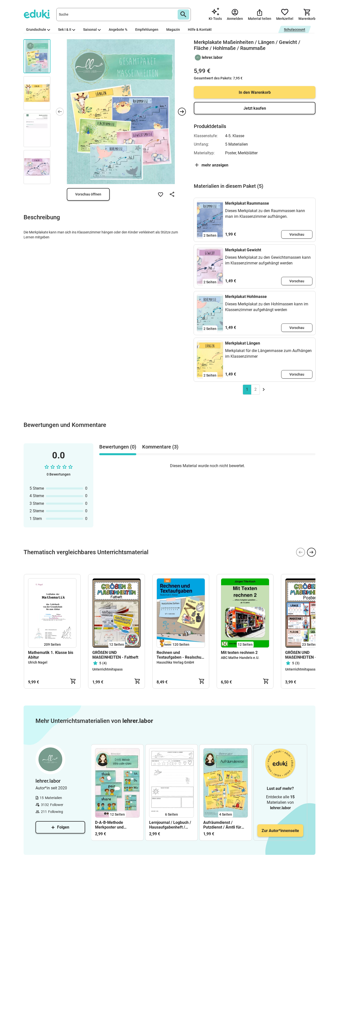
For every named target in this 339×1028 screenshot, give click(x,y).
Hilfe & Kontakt (200, 30)
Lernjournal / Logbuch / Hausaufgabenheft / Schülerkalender (170, 825)
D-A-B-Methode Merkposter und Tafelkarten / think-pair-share (116, 825)
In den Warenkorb (255, 92)
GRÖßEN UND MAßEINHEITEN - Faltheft (115, 655)
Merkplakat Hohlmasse (246, 296)
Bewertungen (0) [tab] (117, 447)
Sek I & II (64, 30)
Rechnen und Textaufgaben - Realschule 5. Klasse (180, 655)
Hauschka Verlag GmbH (175, 662)
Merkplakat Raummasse (247, 203)
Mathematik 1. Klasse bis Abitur (50, 655)
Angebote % (118, 30)
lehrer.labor (212, 57)
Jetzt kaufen (254, 108)
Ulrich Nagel (37, 662)
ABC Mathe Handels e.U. (240, 658)
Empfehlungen (146, 30)
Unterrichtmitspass (107, 669)
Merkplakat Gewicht (243, 250)
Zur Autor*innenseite (280, 830)
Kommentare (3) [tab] (160, 447)
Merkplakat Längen (242, 343)
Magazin (173, 30)
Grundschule (36, 30)
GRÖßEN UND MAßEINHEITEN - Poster (307, 655)
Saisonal (90, 30)
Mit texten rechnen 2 (239, 652)
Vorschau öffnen (88, 194)
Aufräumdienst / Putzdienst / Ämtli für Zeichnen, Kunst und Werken (222, 825)
